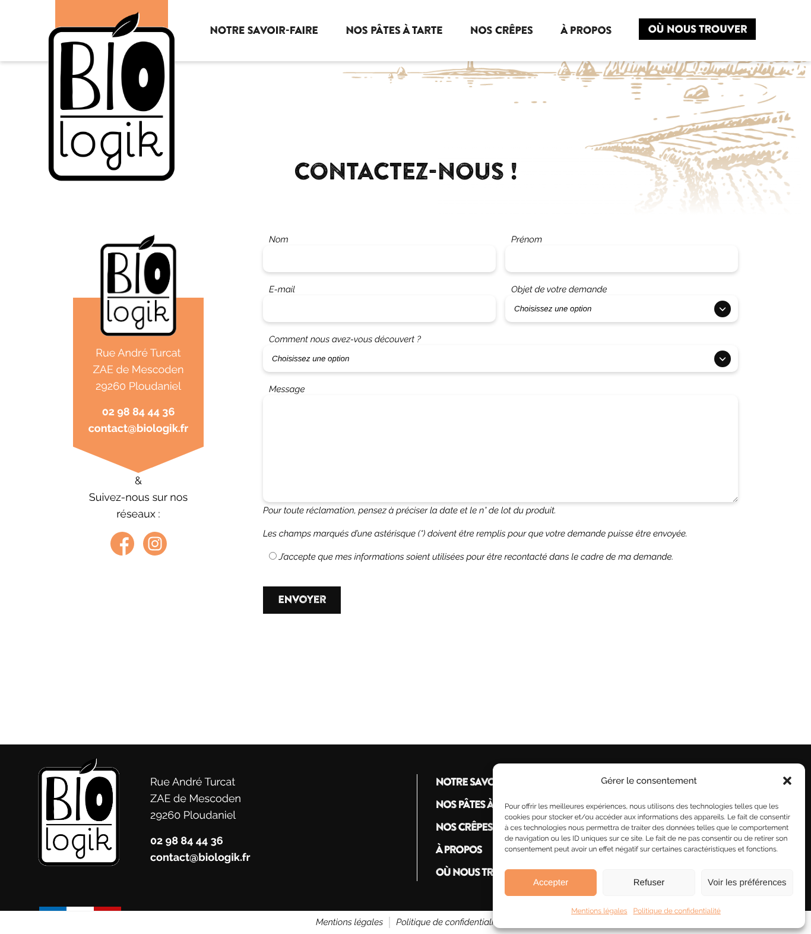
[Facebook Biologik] (122, 544)
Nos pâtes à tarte (478, 805)
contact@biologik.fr (138, 428)
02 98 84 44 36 (138, 412)
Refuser (649, 883)
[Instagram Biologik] (155, 544)
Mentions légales (599, 911)
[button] (787, 781)
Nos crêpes (463, 827)
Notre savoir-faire (484, 782)
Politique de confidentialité (677, 911)
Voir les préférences (747, 883)
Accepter (550, 883)
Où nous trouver (480, 872)
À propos (458, 850)
